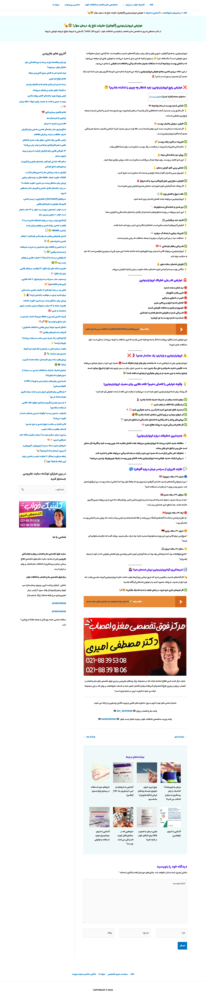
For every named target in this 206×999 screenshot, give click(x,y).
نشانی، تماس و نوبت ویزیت (84, 974)
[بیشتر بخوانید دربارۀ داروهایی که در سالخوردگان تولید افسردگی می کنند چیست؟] (123, 817)
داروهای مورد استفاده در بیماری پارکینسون (100, 789)
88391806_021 (124, 711)
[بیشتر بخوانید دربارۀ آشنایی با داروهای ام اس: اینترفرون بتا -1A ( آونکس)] (123, 772)
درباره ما (56, 5)
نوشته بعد (89, 737)
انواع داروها (63, 32)
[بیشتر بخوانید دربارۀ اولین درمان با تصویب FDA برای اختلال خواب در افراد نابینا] (147, 817)
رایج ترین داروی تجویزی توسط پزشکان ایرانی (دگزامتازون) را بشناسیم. (147, 793)
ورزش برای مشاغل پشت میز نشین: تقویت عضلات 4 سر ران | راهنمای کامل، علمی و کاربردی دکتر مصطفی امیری (43, 188)
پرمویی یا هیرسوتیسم (56, 118)
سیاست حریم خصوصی (118, 974)
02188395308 (108, 719)
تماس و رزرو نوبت (72, 5)
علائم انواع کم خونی (57, 79)
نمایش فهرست (156, 97)
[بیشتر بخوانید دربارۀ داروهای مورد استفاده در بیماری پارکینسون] (99, 772)
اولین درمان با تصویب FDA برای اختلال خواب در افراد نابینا (147, 836)
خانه (151, 5)
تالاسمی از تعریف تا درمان (55, 124)
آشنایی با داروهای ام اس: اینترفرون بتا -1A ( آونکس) (123, 791)
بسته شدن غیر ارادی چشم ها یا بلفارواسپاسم (46, 85)
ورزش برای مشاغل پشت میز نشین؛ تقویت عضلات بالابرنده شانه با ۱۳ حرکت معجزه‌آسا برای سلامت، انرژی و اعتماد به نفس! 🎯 (43, 306)
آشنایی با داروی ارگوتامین (174, 834)
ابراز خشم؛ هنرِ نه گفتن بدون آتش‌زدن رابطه (47, 73)
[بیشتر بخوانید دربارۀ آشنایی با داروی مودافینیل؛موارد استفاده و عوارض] (99, 817)
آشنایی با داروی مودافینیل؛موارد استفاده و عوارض (102, 836)
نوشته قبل (180, 737)
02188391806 (59, 603)
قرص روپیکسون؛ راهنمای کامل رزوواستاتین (47, 96)
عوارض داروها (51, 32)
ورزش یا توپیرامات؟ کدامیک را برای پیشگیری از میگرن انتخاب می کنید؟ (172, 793)
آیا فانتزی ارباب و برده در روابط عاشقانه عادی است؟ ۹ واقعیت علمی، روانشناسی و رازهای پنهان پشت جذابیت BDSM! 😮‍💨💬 (44, 226)
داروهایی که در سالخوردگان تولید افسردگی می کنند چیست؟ (125, 838)
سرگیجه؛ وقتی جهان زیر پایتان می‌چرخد (49, 90)
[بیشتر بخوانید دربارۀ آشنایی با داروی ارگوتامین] (171, 817)
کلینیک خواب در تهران (135, 5)
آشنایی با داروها (76, 32)
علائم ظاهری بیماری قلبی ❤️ (54, 112)
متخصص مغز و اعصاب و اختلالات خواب (101, 5)
